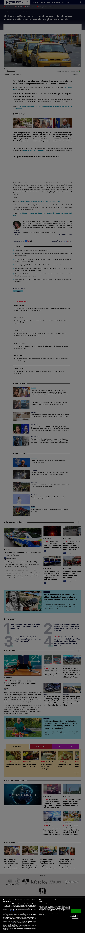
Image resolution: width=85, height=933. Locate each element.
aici (12, 922)
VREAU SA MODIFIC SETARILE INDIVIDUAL (75, 917)
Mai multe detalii (13, 910)
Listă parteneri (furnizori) (44, 915)
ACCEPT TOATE (76, 911)
